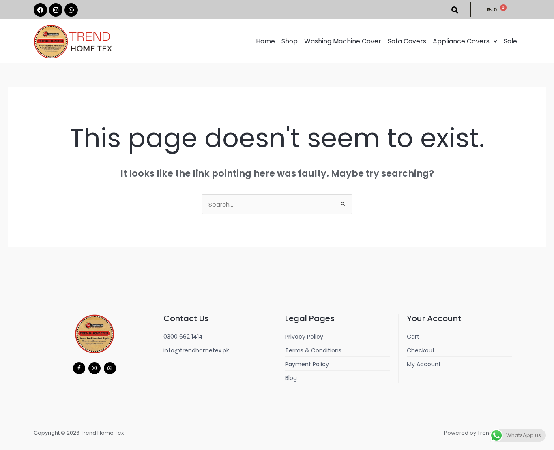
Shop (289, 41)
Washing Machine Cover (342, 41)
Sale (510, 41)
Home (265, 41)
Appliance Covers (461, 41)
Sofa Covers (407, 41)
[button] (464, 41)
